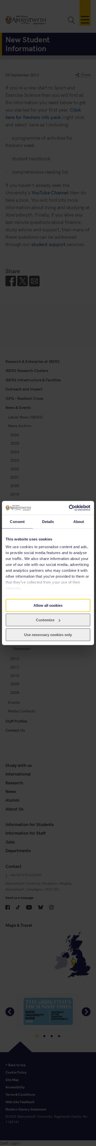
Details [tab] (48, 521)
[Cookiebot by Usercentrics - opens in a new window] (69, 508)
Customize (45, 620)
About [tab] (78, 521)
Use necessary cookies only (48, 634)
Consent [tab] (17, 521)
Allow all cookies (48, 605)
